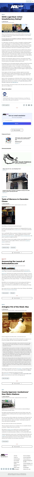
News (3, 389)
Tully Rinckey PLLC (28, 33)
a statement (3, 435)
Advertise (15, 455)
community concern (10, 429)
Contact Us (16, 457)
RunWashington (26, 467)
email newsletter (14, 289)
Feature (3, 14)
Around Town (4, 196)
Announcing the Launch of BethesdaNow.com (13, 262)
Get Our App (29, 1)
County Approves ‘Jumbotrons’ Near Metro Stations (15, 393)
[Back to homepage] (3, 1)
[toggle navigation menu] (32, 1)
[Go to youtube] (8, 469)
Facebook (8, 289)
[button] (29, 333)
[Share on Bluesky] (29, 105)
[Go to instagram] (6, 469)
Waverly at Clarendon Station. (25, 235)
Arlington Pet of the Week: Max (15, 307)
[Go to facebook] (4, 469)
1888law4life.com (15, 82)
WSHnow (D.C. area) (26, 469)
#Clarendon (13, 247)
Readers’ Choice (16, 467)
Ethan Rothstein (6, 203)
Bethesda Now (4, 273)
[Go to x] (1, 469)
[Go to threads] (11, 469)
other (29, 269)
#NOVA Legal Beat (6, 105)
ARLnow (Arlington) (26, 455)
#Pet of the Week (5, 378)
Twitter (6, 289)
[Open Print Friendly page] (31, 105)
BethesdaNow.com (27, 271)
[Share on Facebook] (24, 105)
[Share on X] (26, 105)
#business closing (6, 247)
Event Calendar (16, 460)
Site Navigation (16, 469)
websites (3, 271)
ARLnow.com (5, 21)
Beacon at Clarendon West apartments (8, 235)
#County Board (5, 441)
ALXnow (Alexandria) (27, 457)
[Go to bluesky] (13, 469)
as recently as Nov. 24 (17, 229)
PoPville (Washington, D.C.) (28, 463)
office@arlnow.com (7, 373)
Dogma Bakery (19, 368)
